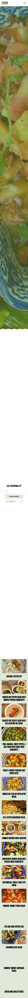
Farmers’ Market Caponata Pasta (14, 969)
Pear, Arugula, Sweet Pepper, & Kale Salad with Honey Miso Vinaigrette (14, 747)
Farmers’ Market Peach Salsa (14, 905)
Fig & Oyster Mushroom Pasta (14, 817)
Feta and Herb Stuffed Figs (14, 926)
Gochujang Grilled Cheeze (14, 991)
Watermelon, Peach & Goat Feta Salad (14, 884)
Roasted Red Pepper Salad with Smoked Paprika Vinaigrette (14, 698)
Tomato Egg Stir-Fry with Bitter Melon (14, 795)
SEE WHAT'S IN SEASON (14, 496)
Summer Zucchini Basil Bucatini (14, 838)
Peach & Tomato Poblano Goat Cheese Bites (14, 772)
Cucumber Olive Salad (14, 947)
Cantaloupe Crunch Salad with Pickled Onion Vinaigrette (14, 860)
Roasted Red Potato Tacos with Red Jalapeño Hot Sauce (14, 722)
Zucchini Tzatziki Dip (14, 676)
